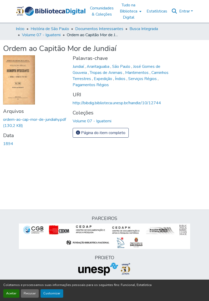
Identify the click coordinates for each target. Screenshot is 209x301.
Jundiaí (79, 66)
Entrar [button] (185, 11)
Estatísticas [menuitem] (157, 11)
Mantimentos (137, 72)
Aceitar (11, 293)
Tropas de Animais (106, 72)
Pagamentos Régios (91, 85)
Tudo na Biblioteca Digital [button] (128, 11)
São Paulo (121, 66)
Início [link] (20, 29)
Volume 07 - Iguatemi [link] (41, 35)
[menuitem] (130, 11)
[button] (55, 11)
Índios (120, 79)
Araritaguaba (98, 66)
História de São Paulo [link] (50, 29)
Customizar (51, 293)
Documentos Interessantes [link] (99, 29)
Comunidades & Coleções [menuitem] (102, 11)
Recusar (30, 293)
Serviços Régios (143, 79)
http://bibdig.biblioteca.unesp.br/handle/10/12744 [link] (117, 103)
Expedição (103, 79)
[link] (35, 122)
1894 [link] (8, 144)
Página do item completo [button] (102, 133)
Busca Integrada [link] (143, 29)
